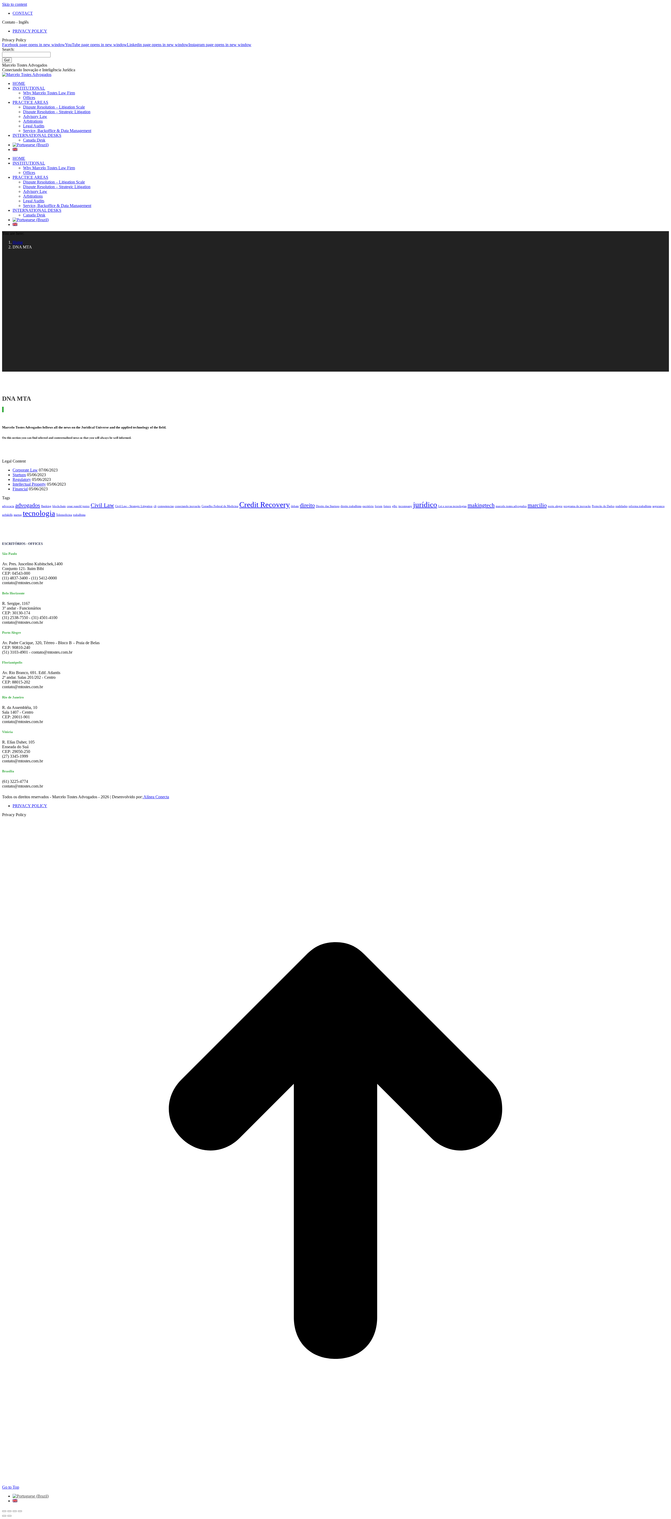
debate (295, 506)
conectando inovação (188, 506)
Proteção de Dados (603, 506)
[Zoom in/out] (20, 1511)
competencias (166, 506)
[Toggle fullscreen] (15, 1511)
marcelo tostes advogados (511, 506)
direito (307, 505)
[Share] (9, 1511)
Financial (20, 489)
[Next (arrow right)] (9, 1516)
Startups (19, 475)
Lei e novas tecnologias (452, 506)
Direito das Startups (327, 506)
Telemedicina (64, 514)
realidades (621, 506)
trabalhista (79, 514)
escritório (368, 506)
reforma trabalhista (640, 506)
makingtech (481, 505)
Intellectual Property (29, 484)
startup (18, 514)
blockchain (59, 506)
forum (378, 506)
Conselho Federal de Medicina (220, 506)
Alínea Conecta (156, 797)
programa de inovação (577, 506)
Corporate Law (25, 470)
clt (155, 506)
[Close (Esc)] (4, 1511)
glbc (394, 506)
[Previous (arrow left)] (4, 1516)
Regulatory (22, 479)
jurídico (425, 504)
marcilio (537, 505)
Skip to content (14, 4)
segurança (658, 506)
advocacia (8, 506)
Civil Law (102, 505)
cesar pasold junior (78, 506)
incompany (405, 506)
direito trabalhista (350, 506)
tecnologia (39, 513)
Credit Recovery (264, 504)
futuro (387, 506)
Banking (46, 506)
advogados (27, 505)
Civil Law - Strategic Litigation (134, 506)
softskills (7, 514)
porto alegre (555, 506)
